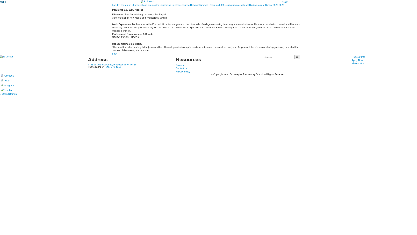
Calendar (180, 65)
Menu (3, 1)
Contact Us (181, 68)
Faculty (116, 5)
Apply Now (357, 60)
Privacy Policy (183, 71)
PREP (284, 1)
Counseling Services (169, 5)
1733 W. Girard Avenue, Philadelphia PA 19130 (112, 64)
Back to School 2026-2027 (270, 5)
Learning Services (189, 5)
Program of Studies (129, 5)
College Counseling (149, 5)
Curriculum (230, 5)
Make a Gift (358, 63)
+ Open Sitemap (8, 93)
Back (114, 53)
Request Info (358, 56)
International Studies (246, 5)
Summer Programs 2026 (211, 5)
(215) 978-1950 (113, 66)
